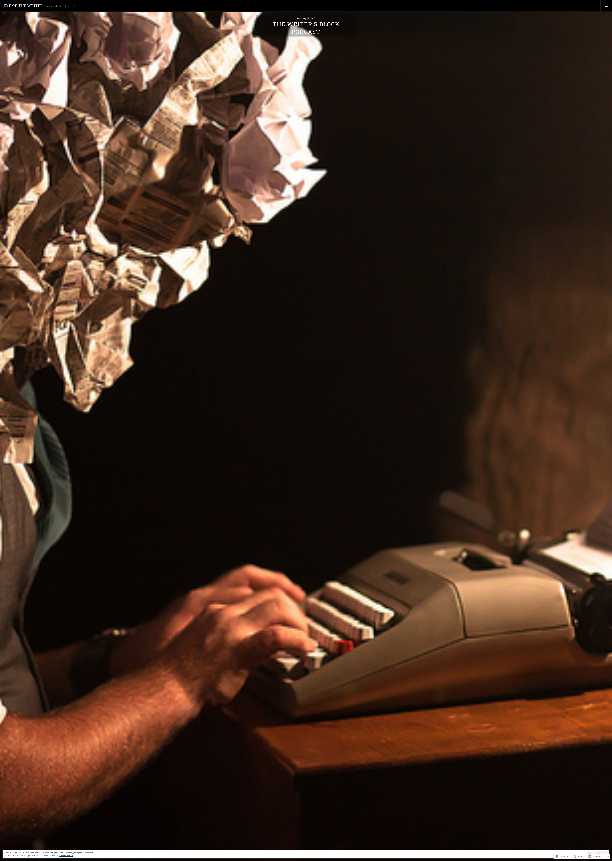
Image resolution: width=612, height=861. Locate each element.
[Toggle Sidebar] (606, 5)
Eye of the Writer (23, 5)
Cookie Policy (66, 855)
